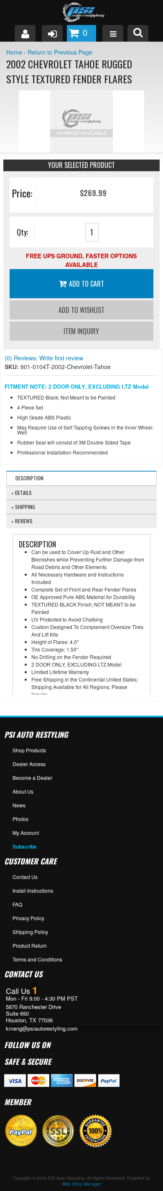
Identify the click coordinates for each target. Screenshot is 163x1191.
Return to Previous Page (60, 52)
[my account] (25, 33)
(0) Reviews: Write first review (44, 358)
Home (14, 52)
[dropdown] (112, 33)
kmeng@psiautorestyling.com (42, 1028)
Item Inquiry (81, 331)
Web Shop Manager (81, 1184)
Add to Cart (86, 284)
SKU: (12, 366)
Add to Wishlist (81, 310)
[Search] (137, 33)
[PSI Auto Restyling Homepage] (81, 12)
